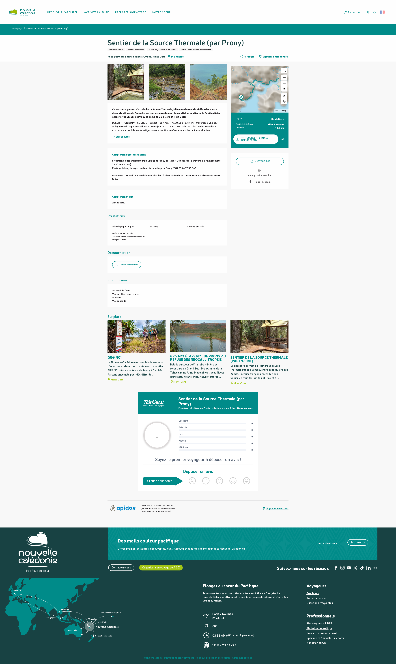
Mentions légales (153, 657)
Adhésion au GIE (316, 642)
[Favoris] (375, 12)
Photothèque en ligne (319, 628)
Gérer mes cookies (242, 657)
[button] (355, 12)
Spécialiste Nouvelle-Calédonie (325, 638)
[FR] (383, 12)
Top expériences (316, 598)
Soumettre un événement (321, 633)
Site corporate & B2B (319, 623)
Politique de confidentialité (179, 657)
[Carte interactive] (368, 12)
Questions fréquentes (319, 602)
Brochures (312, 593)
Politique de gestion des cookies (213, 657)
